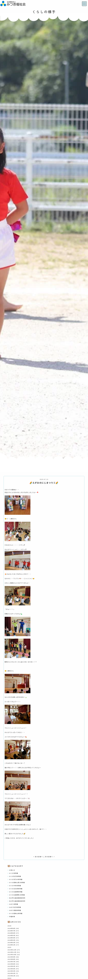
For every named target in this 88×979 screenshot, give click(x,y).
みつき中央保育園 (15, 885)
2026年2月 (11, 942)
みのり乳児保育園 (15, 907)
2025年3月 (11, 971)
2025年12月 (12, 950)
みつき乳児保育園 (15, 876)
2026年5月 (11, 935)
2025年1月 (11, 976)
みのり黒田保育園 (15, 910)
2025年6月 (11, 964)
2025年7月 (11, 961)
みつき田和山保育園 (15, 913)
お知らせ (12, 870)
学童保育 (12, 916)
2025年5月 (11, 966)
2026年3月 (11, 940)
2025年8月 (11, 959)
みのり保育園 (13, 904)
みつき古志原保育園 (15, 889)
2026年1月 (11, 945)
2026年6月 (11, 933)
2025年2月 (11, 973)
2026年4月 (11, 938)
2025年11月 (12, 952)
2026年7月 (11, 931)
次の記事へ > (50, 857)
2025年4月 (11, 969)
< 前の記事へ (38, 857)
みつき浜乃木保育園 (15, 879)
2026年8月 (11, 928)
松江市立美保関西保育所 (17, 898)
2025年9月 (11, 957)
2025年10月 (12, 954)
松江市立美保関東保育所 (17, 901)
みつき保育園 (13, 873)
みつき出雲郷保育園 (15, 892)
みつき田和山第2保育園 (17, 882)
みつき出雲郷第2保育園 (17, 895)
